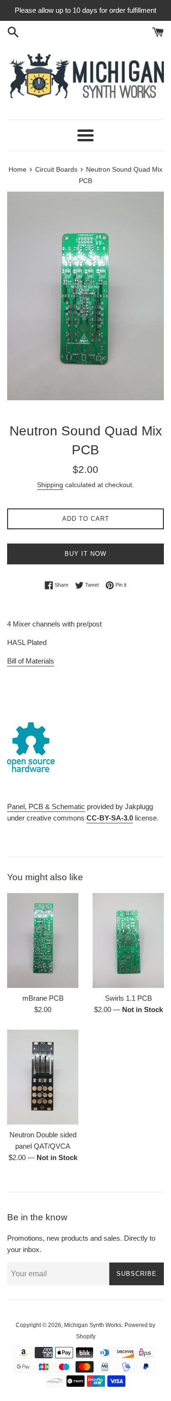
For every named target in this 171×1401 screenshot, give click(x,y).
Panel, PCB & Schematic (46, 806)
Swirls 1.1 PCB (128, 998)
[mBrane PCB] (42, 940)
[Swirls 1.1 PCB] (128, 940)
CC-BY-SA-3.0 (109, 818)
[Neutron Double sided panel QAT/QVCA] (42, 1077)
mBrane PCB (43, 998)
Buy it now (85, 553)
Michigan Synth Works (93, 1325)
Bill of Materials (30, 661)
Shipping (50, 485)
